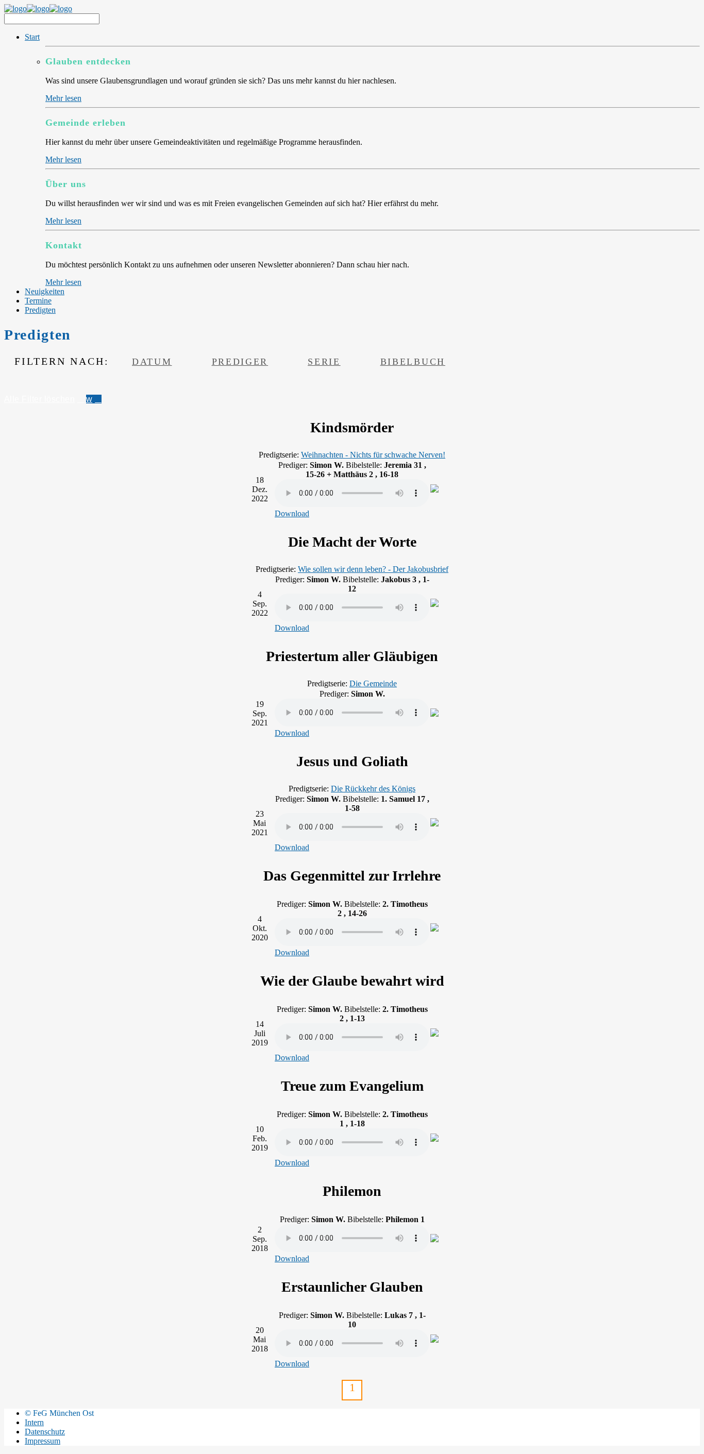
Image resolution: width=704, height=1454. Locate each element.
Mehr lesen (63, 98)
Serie (324, 362)
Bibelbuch (412, 362)
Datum (152, 362)
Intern (34, 1422)
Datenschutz (45, 1431)
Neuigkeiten (44, 291)
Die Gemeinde (373, 683)
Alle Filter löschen (39, 399)
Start (32, 36)
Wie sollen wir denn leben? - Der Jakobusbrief (373, 569)
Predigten (40, 310)
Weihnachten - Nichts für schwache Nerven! (373, 454)
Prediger (240, 362)
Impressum (42, 1440)
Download (292, 513)
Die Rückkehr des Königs (373, 788)
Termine (38, 300)
